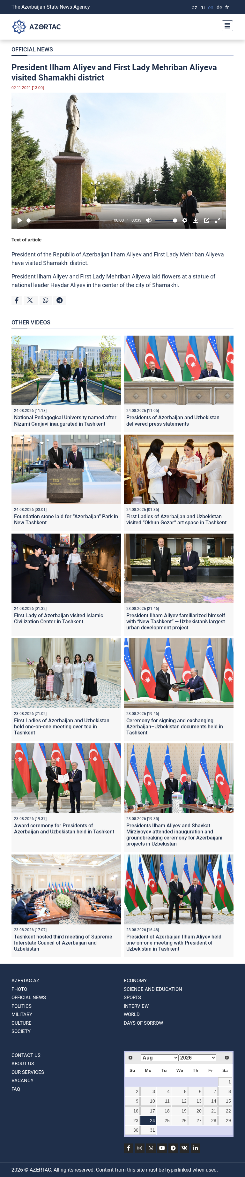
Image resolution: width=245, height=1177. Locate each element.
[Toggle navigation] (226, 25)
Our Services (27, 1072)
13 (199, 1101)
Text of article (26, 239)
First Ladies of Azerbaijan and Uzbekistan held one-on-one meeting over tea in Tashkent (61, 727)
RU (202, 7)
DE (219, 7)
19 (184, 1110)
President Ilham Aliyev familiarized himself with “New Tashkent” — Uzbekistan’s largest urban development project (175, 621)
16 (135, 1110)
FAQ (15, 1089)
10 (152, 1101)
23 (135, 1120)
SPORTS (132, 997)
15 (228, 1101)
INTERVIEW (136, 1006)
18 (167, 1110)
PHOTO (19, 989)
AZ (194, 7)
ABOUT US (22, 1064)
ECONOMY (135, 980)
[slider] (69, 220)
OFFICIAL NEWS (32, 49)
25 (167, 1120)
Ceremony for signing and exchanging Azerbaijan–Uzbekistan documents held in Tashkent (174, 727)
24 (152, 1120)
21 (213, 1110)
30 (135, 1130)
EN (210, 7)
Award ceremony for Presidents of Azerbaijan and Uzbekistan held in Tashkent (64, 829)
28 (213, 1120)
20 (199, 1110)
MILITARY (21, 1014)
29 (228, 1120)
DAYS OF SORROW (143, 1023)
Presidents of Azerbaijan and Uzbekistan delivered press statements (172, 420)
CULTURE (21, 1023)
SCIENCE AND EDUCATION (153, 989)
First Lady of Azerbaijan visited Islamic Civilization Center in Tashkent (58, 618)
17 (152, 1110)
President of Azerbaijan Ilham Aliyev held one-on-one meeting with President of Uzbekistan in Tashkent (173, 943)
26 (184, 1120)
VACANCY (22, 1080)
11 (167, 1101)
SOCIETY (21, 1031)
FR (227, 7)
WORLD (132, 1014)
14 (213, 1101)
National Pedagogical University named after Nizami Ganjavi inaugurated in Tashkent (65, 420)
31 (152, 1130)
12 (184, 1101)
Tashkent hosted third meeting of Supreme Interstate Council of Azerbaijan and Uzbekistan (63, 943)
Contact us (26, 1055)
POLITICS (21, 1006)
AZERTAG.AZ (25, 980)
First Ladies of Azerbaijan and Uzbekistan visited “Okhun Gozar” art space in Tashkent (176, 519)
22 (228, 1110)
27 (199, 1120)
